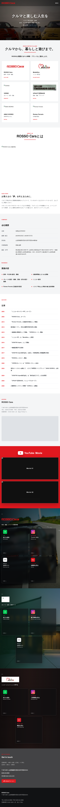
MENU (56, 3)
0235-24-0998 (5, 773)
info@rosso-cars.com (8, 776)
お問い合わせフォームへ (8, 781)
